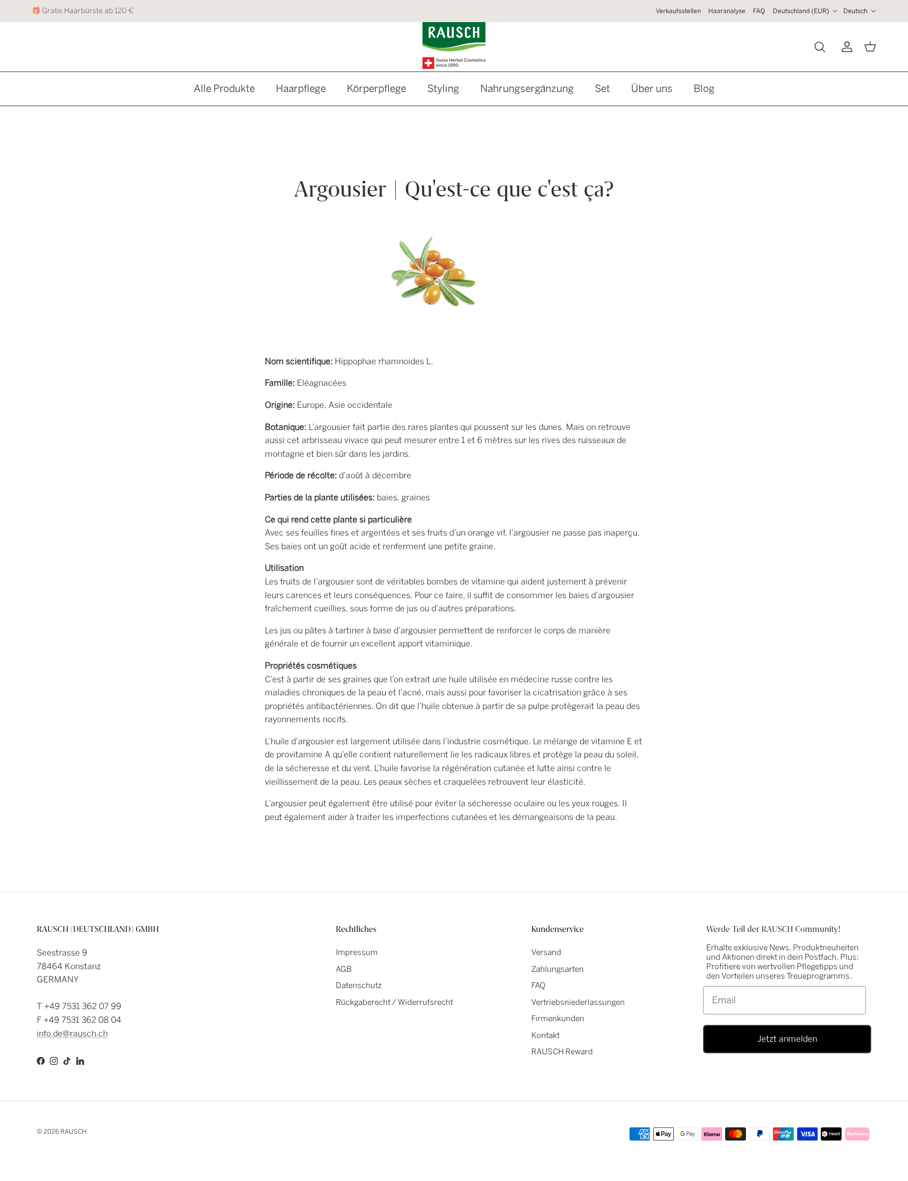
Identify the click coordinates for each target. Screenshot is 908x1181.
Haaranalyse (727, 11)
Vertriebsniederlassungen (578, 1002)
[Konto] (845, 46)
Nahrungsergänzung (527, 89)
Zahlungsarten (557, 969)
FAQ (759, 11)
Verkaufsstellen (678, 11)
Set (602, 89)
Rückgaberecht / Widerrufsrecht (394, 1002)
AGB (344, 969)
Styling (443, 89)
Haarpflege (301, 89)
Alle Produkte (224, 89)
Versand (546, 952)
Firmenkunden (557, 1018)
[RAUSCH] (454, 45)
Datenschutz (359, 985)
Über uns (652, 89)
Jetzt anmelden (787, 1039)
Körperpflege (376, 89)
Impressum (357, 952)
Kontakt (545, 1035)
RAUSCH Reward (562, 1051)
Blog (704, 89)
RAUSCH (73, 1131)
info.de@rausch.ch (72, 1034)
